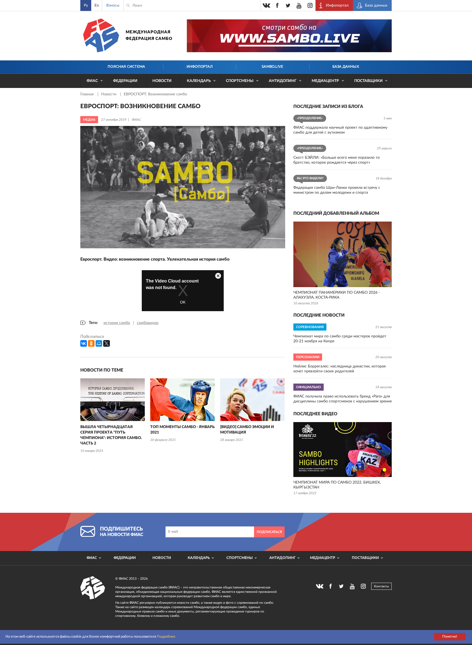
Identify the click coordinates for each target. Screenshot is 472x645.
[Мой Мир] (99, 343)
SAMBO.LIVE (272, 67)
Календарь (199, 81)
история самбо (117, 323)
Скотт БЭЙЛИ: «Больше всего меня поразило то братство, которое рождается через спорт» (336, 160)
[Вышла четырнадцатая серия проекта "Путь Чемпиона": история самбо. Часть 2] (112, 399)
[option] (112, 416)
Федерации (125, 81)
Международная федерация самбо (149, 35)
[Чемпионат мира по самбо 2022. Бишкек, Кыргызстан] (342, 449)
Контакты (381, 586)
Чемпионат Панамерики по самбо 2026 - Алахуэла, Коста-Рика (336, 295)
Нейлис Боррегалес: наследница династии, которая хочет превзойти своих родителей (339, 368)
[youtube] (299, 5)
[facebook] (277, 5)
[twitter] (288, 5)
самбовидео (147, 323)
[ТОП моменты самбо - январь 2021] (182, 399)
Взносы (112, 5)
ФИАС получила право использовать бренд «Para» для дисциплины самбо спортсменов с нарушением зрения (342, 398)
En (97, 5)
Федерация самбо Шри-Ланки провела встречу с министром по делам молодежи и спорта (336, 190)
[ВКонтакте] (83, 343)
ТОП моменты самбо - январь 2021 (182, 429)
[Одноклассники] (91, 343)
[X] (106, 343)
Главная (87, 94)
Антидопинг (283, 81)
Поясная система (126, 67)
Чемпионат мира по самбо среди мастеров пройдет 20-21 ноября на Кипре (339, 338)
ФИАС (92, 81)
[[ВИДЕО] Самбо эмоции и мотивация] (252, 399)
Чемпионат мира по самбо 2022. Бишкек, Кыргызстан (337, 485)
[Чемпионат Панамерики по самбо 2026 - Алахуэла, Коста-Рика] (342, 254)
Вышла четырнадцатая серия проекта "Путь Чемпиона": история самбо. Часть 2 (111, 435)
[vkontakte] (266, 5)
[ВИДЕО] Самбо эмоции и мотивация (247, 429)
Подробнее (166, 636)
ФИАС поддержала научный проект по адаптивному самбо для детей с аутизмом (340, 130)
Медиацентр (325, 81)
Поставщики (368, 81)
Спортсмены (239, 81)
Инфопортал (200, 67)
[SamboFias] (92, 588)
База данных (345, 67)
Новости (162, 81)
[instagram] (310, 5)
